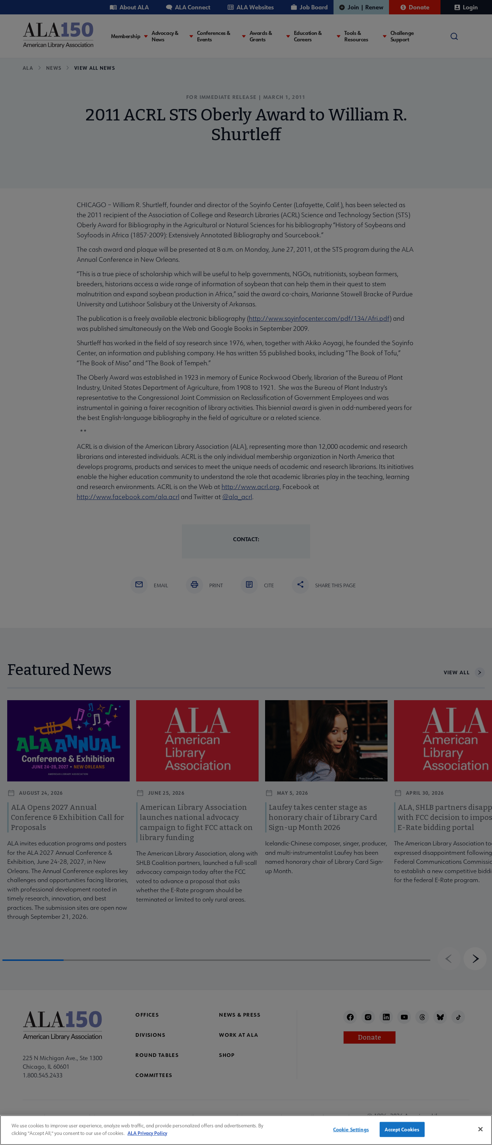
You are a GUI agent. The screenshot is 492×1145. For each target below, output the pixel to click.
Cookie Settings (351, 1129)
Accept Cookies (402, 1129)
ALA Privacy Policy (147, 1133)
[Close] (480, 1129)
